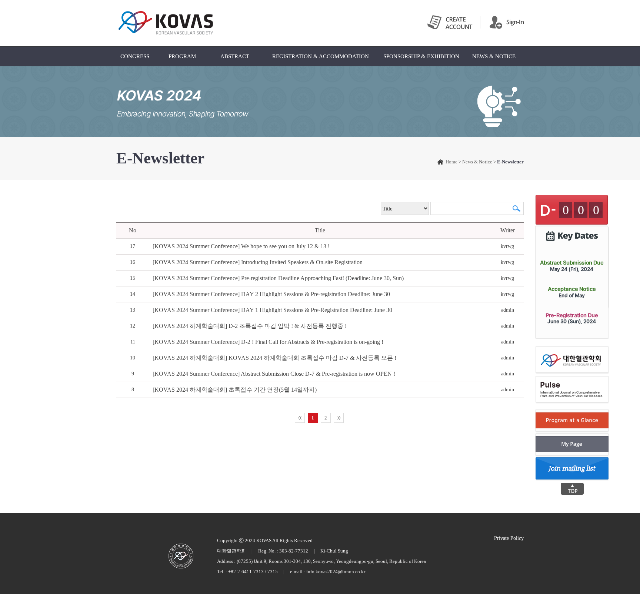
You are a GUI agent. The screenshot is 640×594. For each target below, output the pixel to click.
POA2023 (166, 23)
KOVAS (572, 360)
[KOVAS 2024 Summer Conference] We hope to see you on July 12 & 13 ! (241, 246)
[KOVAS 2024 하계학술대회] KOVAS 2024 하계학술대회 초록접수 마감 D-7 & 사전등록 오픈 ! (274, 358)
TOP (572, 489)
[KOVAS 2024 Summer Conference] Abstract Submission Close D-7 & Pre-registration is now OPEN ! (274, 374)
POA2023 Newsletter (572, 469)
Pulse (572, 390)
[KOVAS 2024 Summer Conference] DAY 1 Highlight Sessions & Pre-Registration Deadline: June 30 (272, 310)
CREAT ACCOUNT (450, 22)
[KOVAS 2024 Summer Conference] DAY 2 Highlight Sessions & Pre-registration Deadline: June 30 (271, 294)
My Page (572, 445)
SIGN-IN (507, 22)
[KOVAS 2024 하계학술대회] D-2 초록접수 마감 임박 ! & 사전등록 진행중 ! (250, 326)
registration (571, 265)
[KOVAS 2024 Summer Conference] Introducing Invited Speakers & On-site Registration (258, 262)
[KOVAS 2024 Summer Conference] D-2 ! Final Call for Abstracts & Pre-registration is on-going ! (268, 342)
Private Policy (509, 538)
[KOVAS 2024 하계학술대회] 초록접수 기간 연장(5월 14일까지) (235, 389)
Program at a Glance (572, 421)
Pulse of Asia (180, 556)
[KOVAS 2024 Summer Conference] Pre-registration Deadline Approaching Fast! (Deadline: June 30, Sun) (278, 278)
